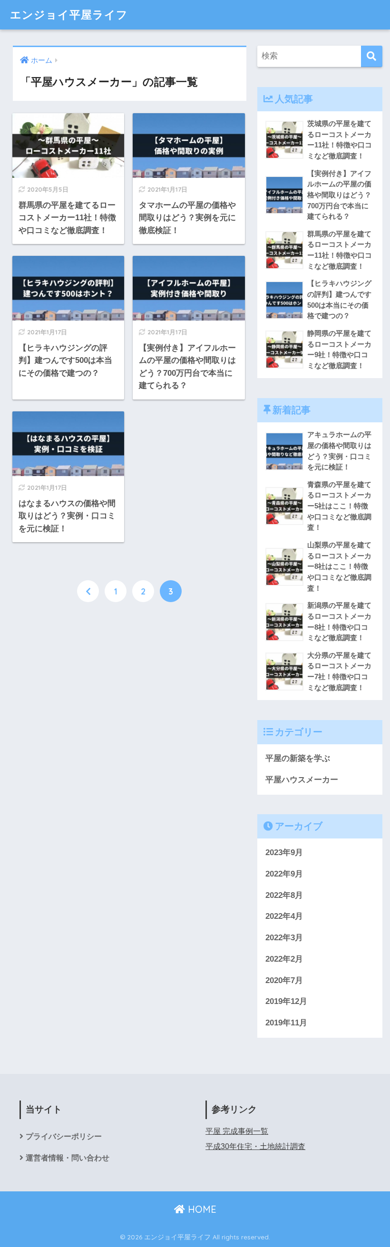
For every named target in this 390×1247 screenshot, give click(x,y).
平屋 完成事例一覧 (236, 1131)
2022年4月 (284, 916)
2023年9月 (284, 852)
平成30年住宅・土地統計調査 (255, 1146)
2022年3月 (284, 937)
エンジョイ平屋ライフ (69, 14)
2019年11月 (286, 1022)
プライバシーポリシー (64, 1136)
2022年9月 (284, 873)
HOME (200, 1209)
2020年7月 (284, 980)
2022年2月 (284, 959)
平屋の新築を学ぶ (297, 758)
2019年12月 (286, 1001)
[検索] (371, 56)
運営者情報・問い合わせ (67, 1158)
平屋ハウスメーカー (301, 779)
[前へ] (88, 591)
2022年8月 (284, 895)
